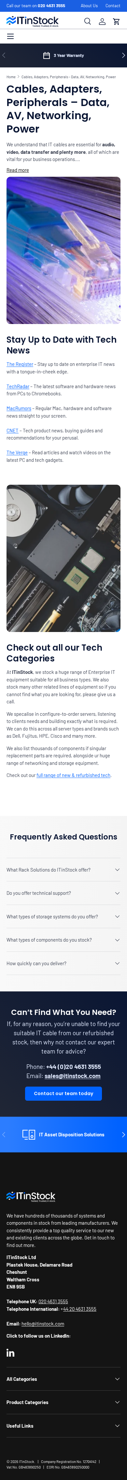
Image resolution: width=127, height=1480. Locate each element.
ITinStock (26, 1461)
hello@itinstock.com (42, 1324)
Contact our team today (63, 1093)
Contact (113, 5)
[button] (116, 21)
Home (11, 77)
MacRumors (19, 408)
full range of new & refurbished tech (73, 775)
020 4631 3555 (51, 5)
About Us (89, 5)
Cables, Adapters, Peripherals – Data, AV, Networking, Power (68, 77)
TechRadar (18, 386)
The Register (20, 364)
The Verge (17, 452)
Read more (18, 170)
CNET (13, 430)
